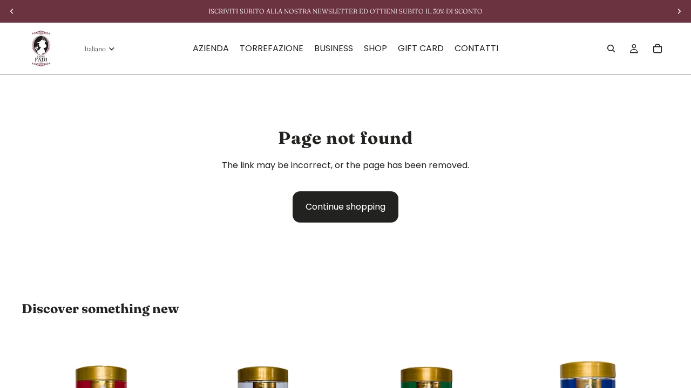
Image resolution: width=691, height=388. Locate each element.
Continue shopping (345, 206)
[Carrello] (657, 48)
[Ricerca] (611, 48)
